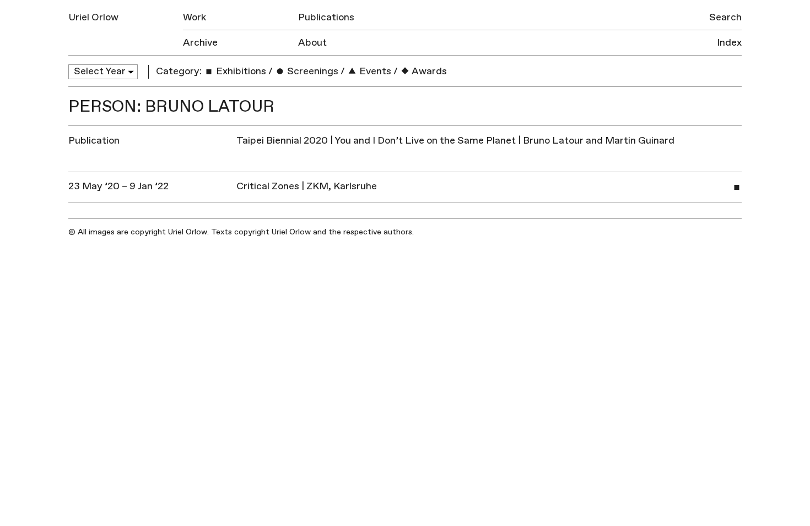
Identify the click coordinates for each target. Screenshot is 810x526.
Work (194, 17)
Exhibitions (240, 71)
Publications (326, 17)
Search (725, 17)
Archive (200, 42)
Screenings (311, 71)
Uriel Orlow (93, 17)
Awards (428, 71)
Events (374, 71)
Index (729, 42)
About (312, 42)
